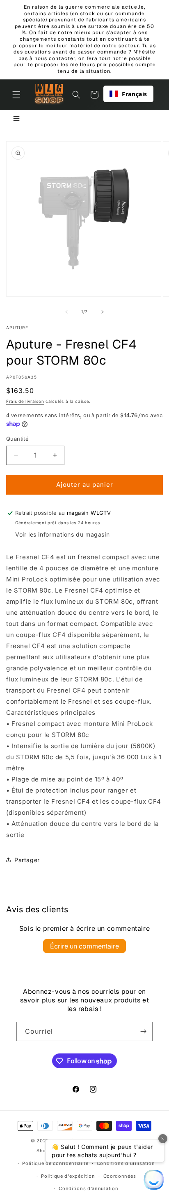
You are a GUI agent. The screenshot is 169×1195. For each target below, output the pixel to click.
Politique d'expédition (68, 1176)
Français (134, 94)
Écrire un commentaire (84, 946)
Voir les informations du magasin (62, 534)
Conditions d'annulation (88, 1188)
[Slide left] (66, 312)
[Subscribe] (143, 1031)
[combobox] (128, 94)
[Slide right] (103, 312)
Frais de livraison (25, 401)
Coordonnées (119, 1176)
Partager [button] (27, 859)
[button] (16, 95)
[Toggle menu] (16, 119)
